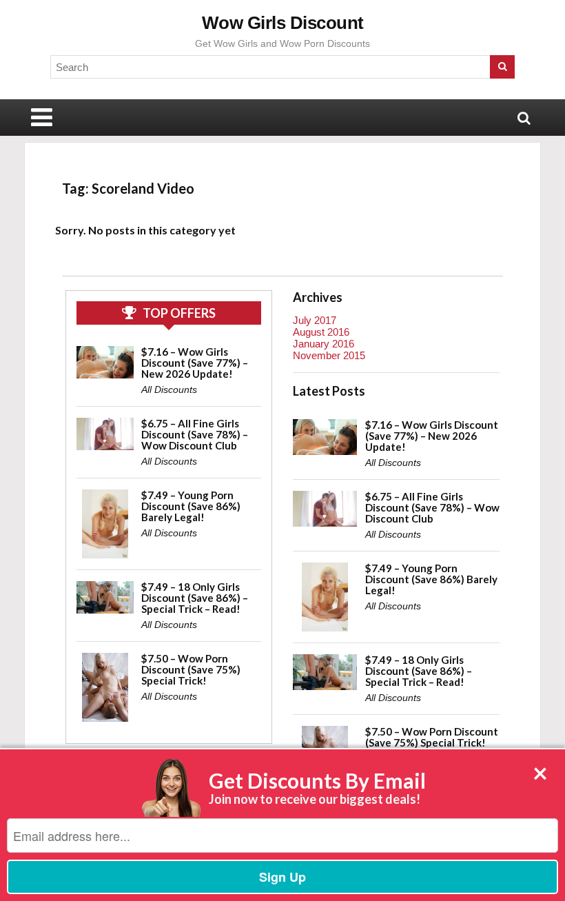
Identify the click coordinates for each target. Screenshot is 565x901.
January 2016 (323, 344)
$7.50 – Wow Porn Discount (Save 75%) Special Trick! (190, 669)
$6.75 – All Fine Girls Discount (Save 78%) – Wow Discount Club (194, 434)
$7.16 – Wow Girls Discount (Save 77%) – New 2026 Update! (194, 362)
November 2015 (329, 355)
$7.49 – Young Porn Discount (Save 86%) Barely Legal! (190, 506)
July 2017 (314, 320)
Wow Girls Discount (283, 22)
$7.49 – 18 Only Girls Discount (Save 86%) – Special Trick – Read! (194, 597)
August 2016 (321, 332)
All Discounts (169, 389)
